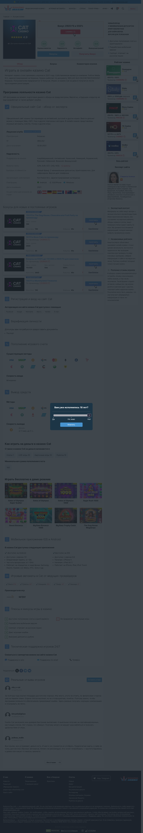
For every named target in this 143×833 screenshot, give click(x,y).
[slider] (89, 415)
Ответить (71, 425)
